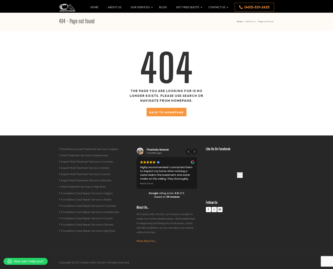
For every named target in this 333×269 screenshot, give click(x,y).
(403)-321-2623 (257, 7)
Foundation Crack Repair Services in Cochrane (88, 205)
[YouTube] (220, 209)
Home (94, 7)
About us (114, 7)
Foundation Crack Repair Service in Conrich (87, 218)
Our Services (140, 7)
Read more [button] (146, 183)
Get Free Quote (187, 7)
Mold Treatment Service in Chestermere (84, 155)
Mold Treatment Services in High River (83, 186)
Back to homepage (166, 112)
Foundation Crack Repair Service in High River (88, 230)
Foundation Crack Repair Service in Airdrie (86, 199)
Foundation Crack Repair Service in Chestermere (90, 212)
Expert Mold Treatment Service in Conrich (85, 174)
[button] (194, 151)
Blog (163, 7)
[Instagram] (214, 209)
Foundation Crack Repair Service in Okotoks (87, 224)
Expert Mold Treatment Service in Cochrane (87, 161)
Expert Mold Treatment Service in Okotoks (86, 180)
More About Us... (146, 241)
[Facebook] (208, 209)
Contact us (216, 7)
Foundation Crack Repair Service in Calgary (87, 193)
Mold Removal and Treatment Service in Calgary (89, 149)
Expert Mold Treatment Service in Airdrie (85, 168)
